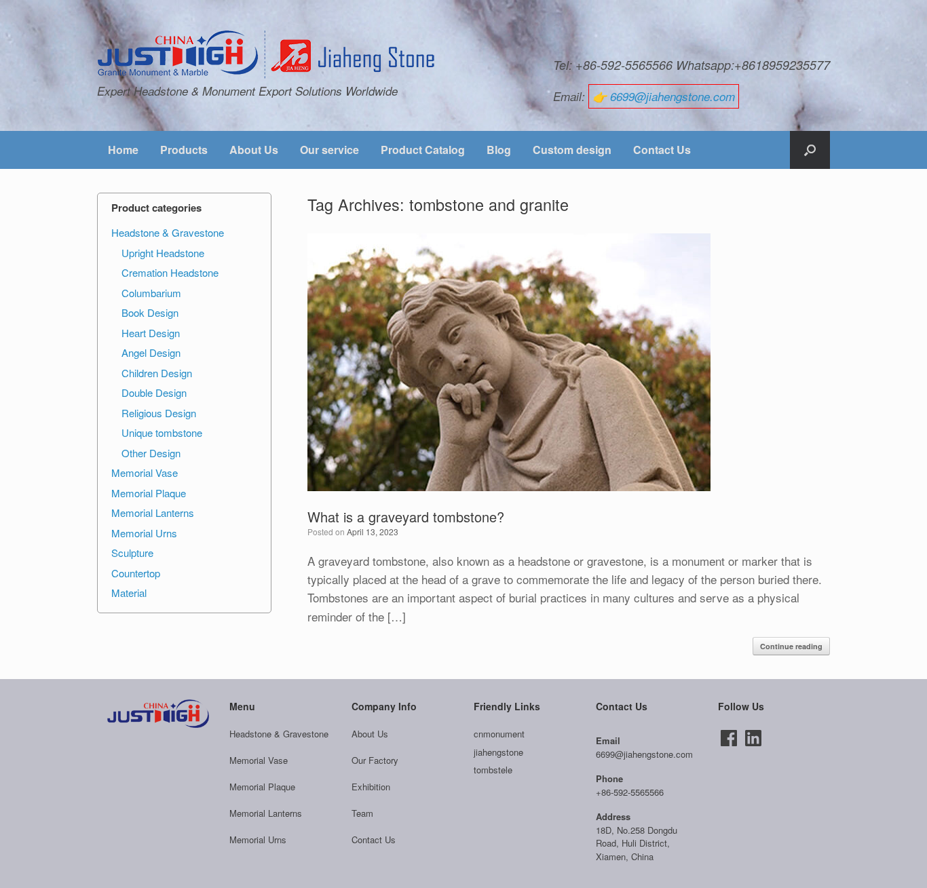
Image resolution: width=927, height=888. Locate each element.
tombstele (493, 769)
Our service (329, 149)
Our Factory (375, 760)
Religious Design (158, 413)
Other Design (151, 453)
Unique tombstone (161, 432)
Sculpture (132, 552)
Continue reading (791, 646)
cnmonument (499, 733)
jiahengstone (498, 752)
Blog (499, 149)
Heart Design (150, 333)
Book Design (149, 312)
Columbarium (151, 293)
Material (129, 592)
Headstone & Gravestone (167, 232)
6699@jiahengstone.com (672, 96)
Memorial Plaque (148, 493)
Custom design (572, 149)
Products (184, 149)
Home (123, 149)
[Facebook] (729, 738)
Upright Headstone (162, 253)
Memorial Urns (144, 533)
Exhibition (371, 786)
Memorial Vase (144, 472)
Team (362, 813)
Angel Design (151, 352)
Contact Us (662, 149)
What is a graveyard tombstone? (405, 516)
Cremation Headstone (170, 272)
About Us (253, 149)
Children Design (156, 373)
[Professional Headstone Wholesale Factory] (266, 55)
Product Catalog (423, 149)
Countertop (135, 573)
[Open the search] (810, 150)
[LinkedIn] (753, 738)
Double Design (154, 392)
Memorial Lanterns (152, 512)
